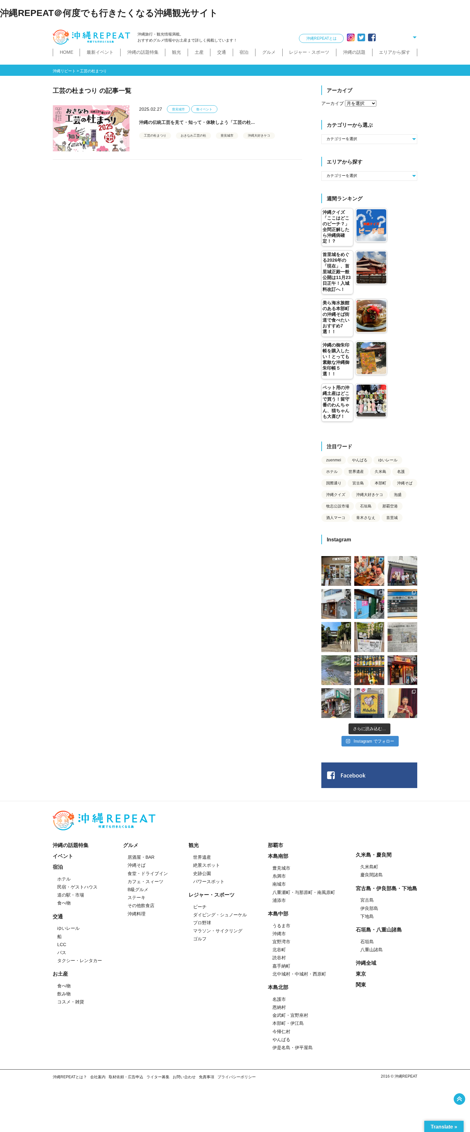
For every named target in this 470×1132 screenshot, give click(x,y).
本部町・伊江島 (288, 1023)
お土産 (60, 974)
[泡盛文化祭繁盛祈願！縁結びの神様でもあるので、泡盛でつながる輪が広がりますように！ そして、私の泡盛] (336, 637)
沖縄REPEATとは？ (70, 1077)
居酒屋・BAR (141, 857)
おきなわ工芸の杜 (193, 135)
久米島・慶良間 (374, 854)
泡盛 (398, 494)
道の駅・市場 (70, 894)
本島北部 (278, 987)
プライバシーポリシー (236, 1077)
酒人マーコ (335, 517)
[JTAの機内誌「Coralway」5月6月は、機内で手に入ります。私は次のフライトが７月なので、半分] (369, 670)
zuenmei (333, 460)
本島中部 (278, 913)
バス (61, 952)
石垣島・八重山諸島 (379, 929)
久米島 (380, 471)
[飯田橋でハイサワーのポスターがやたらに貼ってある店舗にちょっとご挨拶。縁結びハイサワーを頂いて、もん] (336, 703)
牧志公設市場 (337, 506)
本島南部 (278, 856)
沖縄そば (404, 483)
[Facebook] (372, 37)
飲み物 (64, 993)
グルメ (269, 52)
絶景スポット (206, 865)
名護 (401, 471)
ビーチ (200, 906)
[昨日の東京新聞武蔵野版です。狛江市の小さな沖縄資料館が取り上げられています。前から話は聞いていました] (402, 637)
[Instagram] (351, 37)
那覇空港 (390, 506)
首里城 (392, 517)
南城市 (279, 884)
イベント (63, 856)
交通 (221, 52)
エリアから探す (394, 52)
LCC (61, 944)
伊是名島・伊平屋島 (292, 1047)
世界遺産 (356, 471)
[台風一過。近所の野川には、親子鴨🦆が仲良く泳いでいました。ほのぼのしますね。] (336, 670)
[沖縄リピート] (93, 37)
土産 (199, 52)
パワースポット (208, 881)
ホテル (332, 471)
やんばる (359, 460)
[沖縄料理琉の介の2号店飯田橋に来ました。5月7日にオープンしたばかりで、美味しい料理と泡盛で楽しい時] (402, 670)
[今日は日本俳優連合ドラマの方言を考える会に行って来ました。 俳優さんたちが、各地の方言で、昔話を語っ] (369, 637)
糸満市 (279, 876)
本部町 (380, 483)
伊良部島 (369, 908)
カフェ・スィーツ (145, 881)
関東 (361, 984)
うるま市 (281, 925)
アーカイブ (332, 103)
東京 (361, 974)
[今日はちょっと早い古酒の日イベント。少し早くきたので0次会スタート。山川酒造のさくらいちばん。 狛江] (336, 571)
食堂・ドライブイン (148, 873)
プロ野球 (202, 922)
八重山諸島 (371, 949)
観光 (176, 52)
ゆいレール (387, 460)
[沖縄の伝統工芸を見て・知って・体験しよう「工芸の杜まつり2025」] (91, 128)
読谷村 (279, 957)
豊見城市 (178, 109)
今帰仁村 (281, 1031)
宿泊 (243, 52)
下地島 (367, 916)
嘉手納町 (281, 966)
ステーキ (136, 897)
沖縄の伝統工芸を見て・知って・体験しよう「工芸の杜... (197, 122)
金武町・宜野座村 (290, 1015)
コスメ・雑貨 (70, 1001)
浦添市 (279, 900)
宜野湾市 (281, 941)
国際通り (333, 483)
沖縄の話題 (354, 52)
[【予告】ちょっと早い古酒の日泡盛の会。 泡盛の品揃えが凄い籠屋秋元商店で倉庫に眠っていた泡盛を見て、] (402, 571)
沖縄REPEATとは (321, 38)
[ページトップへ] (459, 1099)
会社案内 (98, 1077)
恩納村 (279, 1007)
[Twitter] (361, 37)
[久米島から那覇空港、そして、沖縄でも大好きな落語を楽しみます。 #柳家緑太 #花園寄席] (369, 604)
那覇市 (275, 845)
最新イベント (100, 52)
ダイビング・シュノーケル (220, 914)
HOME (66, 52)
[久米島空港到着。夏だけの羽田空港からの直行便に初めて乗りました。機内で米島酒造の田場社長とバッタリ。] (402, 604)
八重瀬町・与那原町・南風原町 (303, 892)
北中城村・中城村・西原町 (299, 974)
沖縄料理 (136, 913)
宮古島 (358, 483)
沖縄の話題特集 (143, 52)
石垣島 (366, 506)
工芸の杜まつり (155, 135)
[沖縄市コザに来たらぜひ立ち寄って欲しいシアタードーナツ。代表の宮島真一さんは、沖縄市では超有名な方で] (336, 604)
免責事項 (206, 1077)
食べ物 (64, 902)
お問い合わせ (184, 1077)
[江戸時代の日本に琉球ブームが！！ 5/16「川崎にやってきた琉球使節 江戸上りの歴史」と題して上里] (402, 703)
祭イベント (204, 109)
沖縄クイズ (335, 494)
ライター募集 (157, 1077)
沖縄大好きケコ (259, 135)
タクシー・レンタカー (79, 960)
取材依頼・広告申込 (126, 1077)
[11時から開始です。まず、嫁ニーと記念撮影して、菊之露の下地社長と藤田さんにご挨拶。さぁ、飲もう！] (369, 703)
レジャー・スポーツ (309, 52)
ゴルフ (200, 938)
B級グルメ (138, 889)
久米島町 (369, 866)
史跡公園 (202, 873)
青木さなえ (365, 517)
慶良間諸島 (371, 874)
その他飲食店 (141, 905)
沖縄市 (279, 933)
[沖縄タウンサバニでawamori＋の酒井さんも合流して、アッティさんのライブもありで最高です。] (369, 571)
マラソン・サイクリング (217, 930)
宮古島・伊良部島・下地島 (386, 888)
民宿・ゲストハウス (77, 886)
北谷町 (279, 949)
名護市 (279, 999)
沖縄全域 (366, 963)
